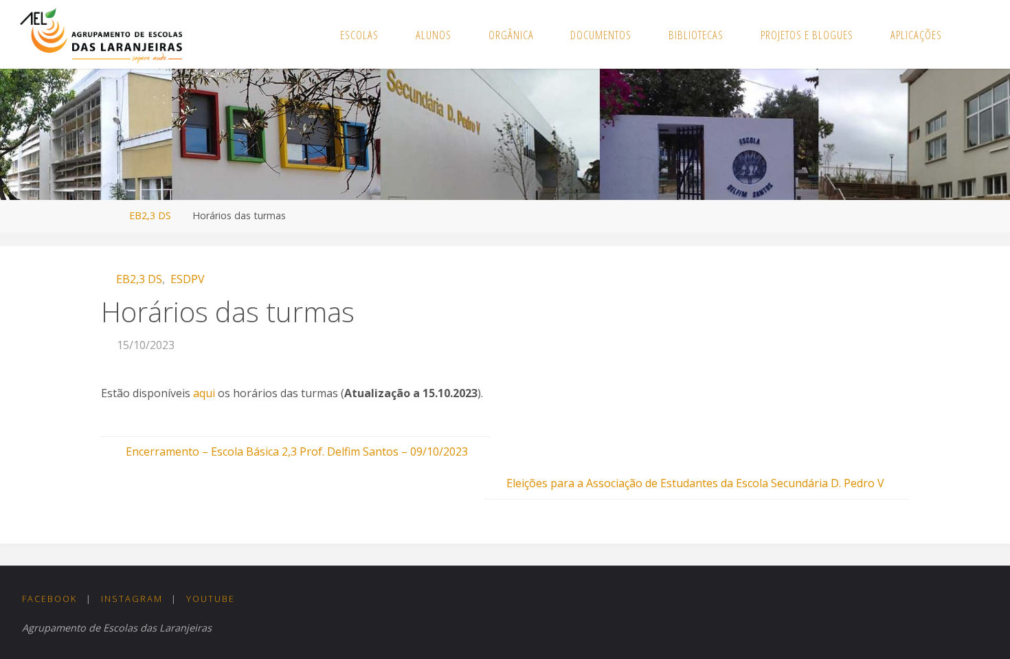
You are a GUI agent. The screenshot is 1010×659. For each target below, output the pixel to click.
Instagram (132, 598)
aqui (204, 393)
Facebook (49, 598)
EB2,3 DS (150, 215)
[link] (975, 34)
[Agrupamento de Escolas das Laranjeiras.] (100, 34)
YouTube (210, 598)
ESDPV (187, 279)
